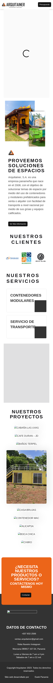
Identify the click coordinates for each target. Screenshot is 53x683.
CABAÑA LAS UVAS (26, 428)
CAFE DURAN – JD (26, 437)
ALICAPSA (33, 523)
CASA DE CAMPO (26, 468)
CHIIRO (32, 539)
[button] (32, 4)
